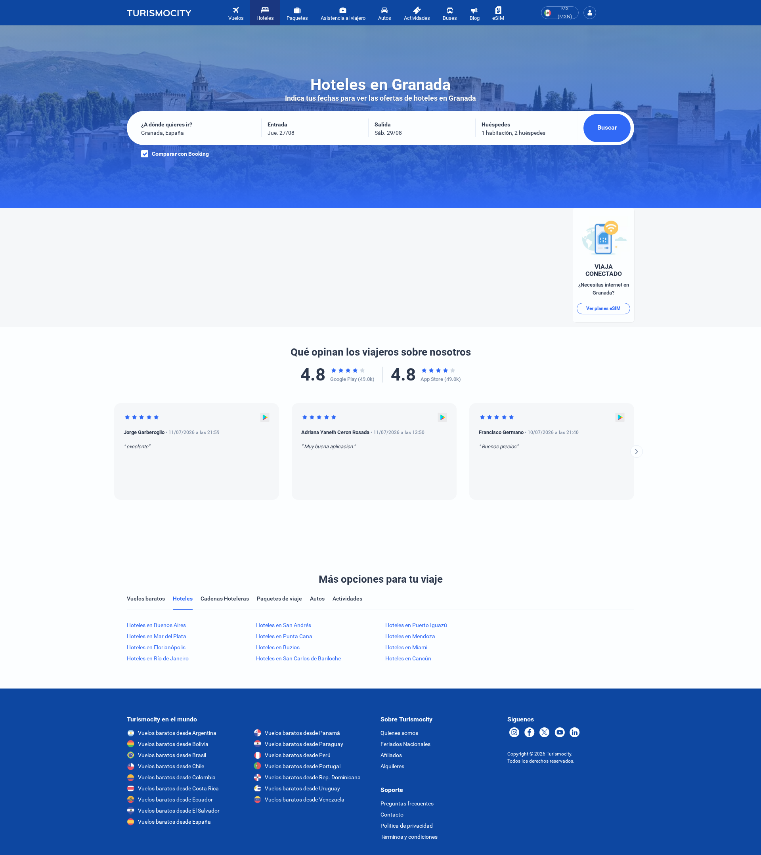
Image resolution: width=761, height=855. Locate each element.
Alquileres (392, 766)
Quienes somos (399, 733)
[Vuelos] (159, 13)
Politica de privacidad (406, 825)
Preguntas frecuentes (407, 803)
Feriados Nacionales (405, 744)
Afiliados (391, 755)
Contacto (391, 814)
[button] (589, 12)
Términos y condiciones (409, 837)
